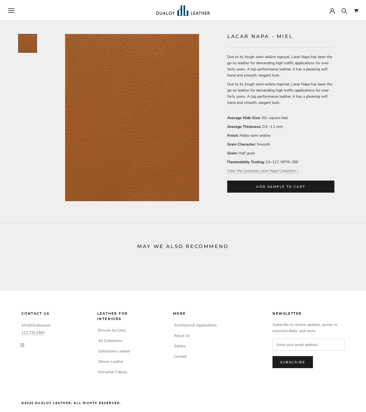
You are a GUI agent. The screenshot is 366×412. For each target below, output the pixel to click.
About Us (182, 335)
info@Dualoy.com (36, 325)
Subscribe (292, 362)
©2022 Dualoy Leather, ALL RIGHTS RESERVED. (71, 403)
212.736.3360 (32, 332)
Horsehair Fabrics (112, 372)
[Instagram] (22, 345)
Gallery (180, 346)
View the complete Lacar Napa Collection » (262, 170)
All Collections (110, 340)
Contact (180, 356)
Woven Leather (111, 361)
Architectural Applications (195, 325)
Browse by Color (112, 330)
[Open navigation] (11, 10)
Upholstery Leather (114, 351)
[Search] (344, 10)
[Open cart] (356, 10)
